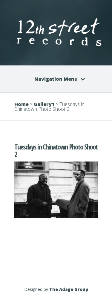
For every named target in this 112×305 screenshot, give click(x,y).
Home (21, 104)
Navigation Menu (56, 79)
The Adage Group (68, 289)
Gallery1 (44, 104)
